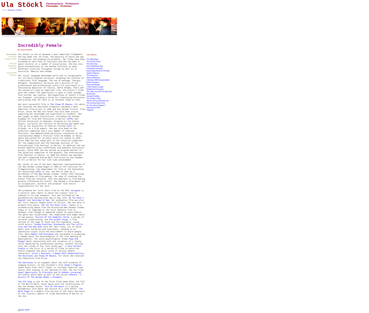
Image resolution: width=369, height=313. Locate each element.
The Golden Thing (58, 219)
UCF (69, 126)
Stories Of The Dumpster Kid (97, 101)
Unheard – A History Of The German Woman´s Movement (49, 276)
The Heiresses (25, 256)
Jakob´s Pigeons (72, 265)
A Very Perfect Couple (94, 87)
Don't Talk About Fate (94, 66)
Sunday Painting (42, 224)
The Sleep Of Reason (61, 104)
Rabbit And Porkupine (42, 234)
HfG (38, 172)
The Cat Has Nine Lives (95, 103)
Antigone (75, 190)
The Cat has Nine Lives (53, 205)
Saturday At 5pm (40, 200)
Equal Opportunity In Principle (35, 272)
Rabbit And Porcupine (95, 89)
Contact (19, 10)
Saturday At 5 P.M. (93, 108)
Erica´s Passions (41, 253)
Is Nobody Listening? (69, 272)
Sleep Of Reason (47, 256)
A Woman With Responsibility (68, 253)
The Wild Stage (92, 59)
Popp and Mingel (93, 85)
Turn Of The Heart (54, 286)
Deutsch (11, 10)
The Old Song (25, 281)
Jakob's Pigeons (92, 73)
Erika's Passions (92, 82)
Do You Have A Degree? (96, 105)
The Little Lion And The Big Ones (99, 92)
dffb (70, 119)
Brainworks (59, 224)
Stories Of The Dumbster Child (52, 217)
